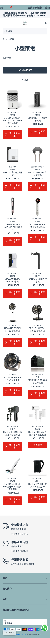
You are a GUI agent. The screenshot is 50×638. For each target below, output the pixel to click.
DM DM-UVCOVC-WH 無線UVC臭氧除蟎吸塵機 (12, 486)
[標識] (25, 23)
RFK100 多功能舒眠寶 (12, 173)
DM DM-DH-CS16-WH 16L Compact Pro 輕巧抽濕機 (12, 120)
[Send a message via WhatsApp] (45, 628)
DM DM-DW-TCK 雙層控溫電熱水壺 (37, 485)
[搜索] (5, 31)
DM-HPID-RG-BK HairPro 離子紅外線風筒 (12, 227)
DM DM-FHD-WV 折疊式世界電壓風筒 (37, 433)
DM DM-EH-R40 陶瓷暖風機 (37, 119)
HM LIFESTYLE (21, 634)
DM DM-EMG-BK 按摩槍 (37, 280)
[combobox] (25, 31)
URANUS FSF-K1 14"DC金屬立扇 (12, 329)
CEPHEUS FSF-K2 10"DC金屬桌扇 (38, 329)
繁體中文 (8, 623)
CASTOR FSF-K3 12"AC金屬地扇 (12, 378)
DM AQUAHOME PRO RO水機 (12, 280)
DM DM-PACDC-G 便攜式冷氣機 (37, 381)
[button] (46, 23)
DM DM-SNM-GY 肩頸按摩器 (37, 173)
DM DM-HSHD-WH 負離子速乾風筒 (37, 225)
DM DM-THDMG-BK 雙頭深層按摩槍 (12, 433)
